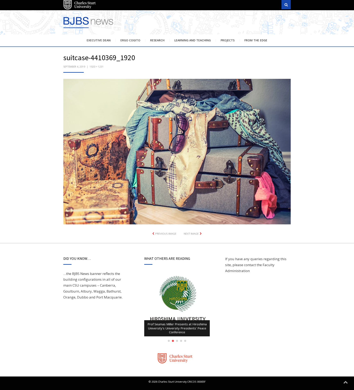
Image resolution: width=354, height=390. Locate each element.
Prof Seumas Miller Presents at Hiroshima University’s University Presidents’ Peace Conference (177, 328)
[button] (177, 152)
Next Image (191, 233)
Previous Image (165, 233)
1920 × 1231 (97, 66)
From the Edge (255, 40)
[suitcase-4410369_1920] (177, 151)
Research (157, 40)
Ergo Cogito (130, 40)
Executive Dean (99, 40)
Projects (228, 40)
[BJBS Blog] (89, 28)
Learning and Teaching (192, 40)
